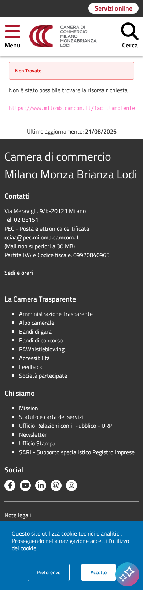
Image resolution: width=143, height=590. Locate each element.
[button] (12, 36)
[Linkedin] (40, 485)
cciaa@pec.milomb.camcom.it (41, 237)
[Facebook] (9, 485)
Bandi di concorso (41, 340)
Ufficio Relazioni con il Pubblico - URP (65, 425)
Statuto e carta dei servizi (51, 416)
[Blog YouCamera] (56, 485)
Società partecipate (43, 375)
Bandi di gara (35, 331)
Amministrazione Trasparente (56, 313)
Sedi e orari (18, 272)
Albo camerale (36, 322)
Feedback (30, 366)
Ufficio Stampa (37, 443)
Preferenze (53, 572)
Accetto (103, 572)
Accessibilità (34, 357)
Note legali (17, 515)
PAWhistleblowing (42, 349)
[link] (63, 36)
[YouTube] (25, 485)
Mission (28, 408)
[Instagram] (71, 485)
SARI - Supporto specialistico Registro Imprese (77, 452)
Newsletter (33, 434)
